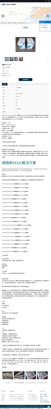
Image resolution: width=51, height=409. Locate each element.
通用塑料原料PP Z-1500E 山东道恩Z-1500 (17, 396)
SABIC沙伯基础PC (32, 394)
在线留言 (3, 398)
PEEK (18, 22)
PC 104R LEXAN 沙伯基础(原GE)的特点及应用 (17, 398)
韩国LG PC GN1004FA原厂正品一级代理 (17, 394)
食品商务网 (42, 406)
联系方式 (3, 400)
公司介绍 (3, 394)
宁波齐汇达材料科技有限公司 (21, 406)
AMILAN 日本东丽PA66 (33, 398)
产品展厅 (14, 22)
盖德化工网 (37, 406)
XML (28, 406)
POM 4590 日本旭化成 (19, 382)
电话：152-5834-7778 (44, 396)
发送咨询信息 (25, 79)
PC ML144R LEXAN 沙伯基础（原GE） (17, 400)
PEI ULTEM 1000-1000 (30, 382)
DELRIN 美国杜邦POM (32, 396)
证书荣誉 (3, 396)
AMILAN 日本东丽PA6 (32, 400)
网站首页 (9, 22)
